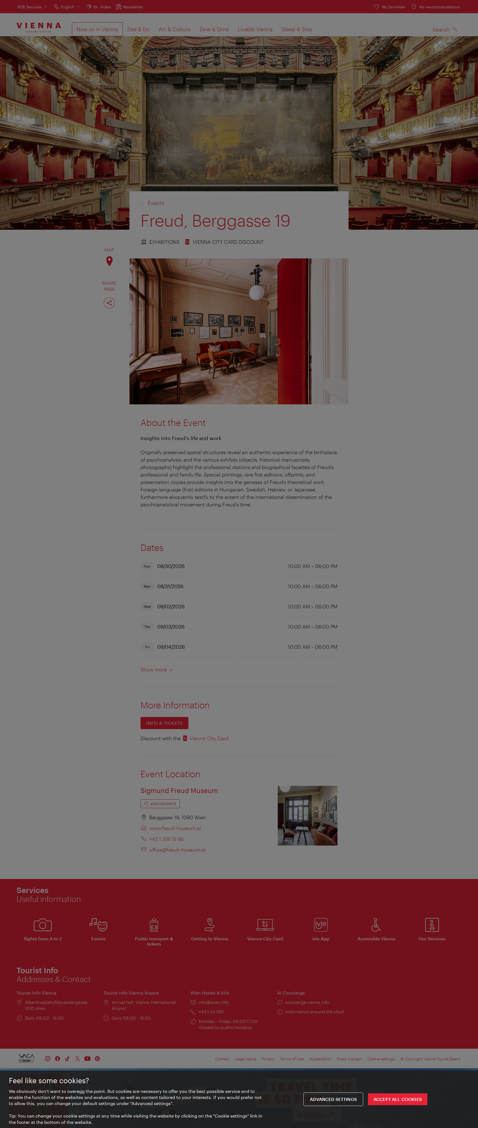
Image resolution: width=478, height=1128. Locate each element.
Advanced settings (333, 1099)
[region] (239, 1099)
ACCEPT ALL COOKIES (397, 1099)
